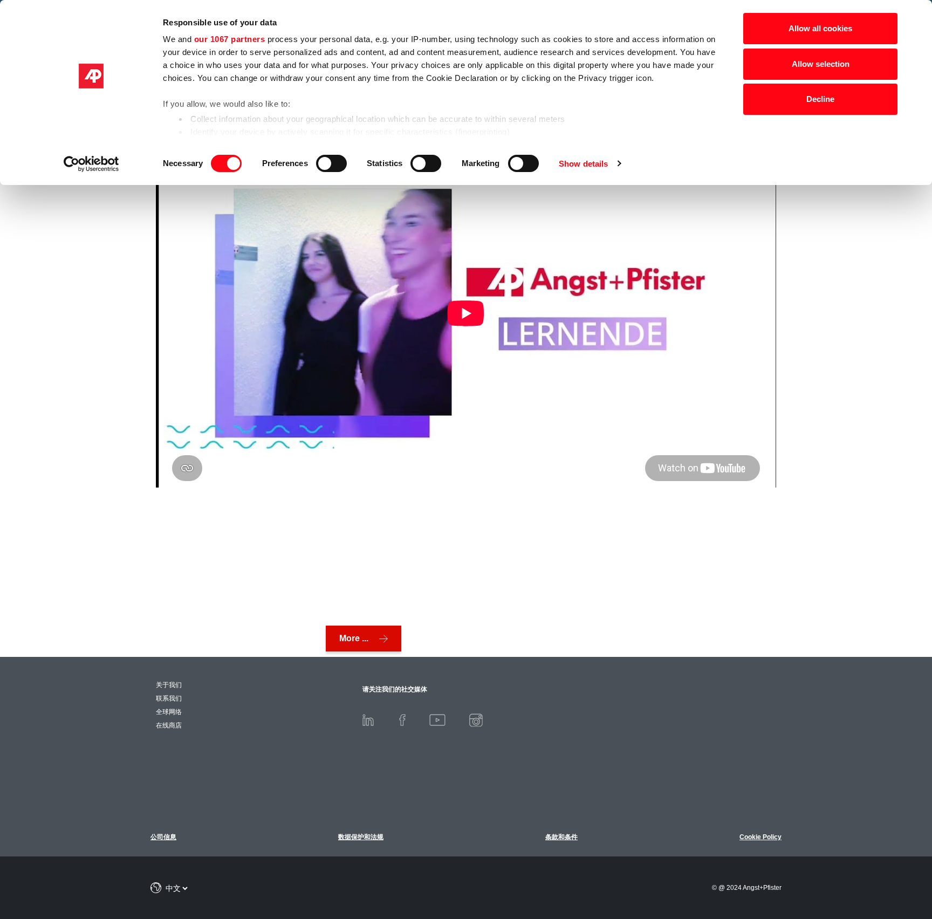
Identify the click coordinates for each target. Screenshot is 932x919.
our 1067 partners (229, 39)
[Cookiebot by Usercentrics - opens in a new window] (91, 164)
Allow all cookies (820, 28)
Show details (583, 163)
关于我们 (169, 685)
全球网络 (169, 712)
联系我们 (169, 698)
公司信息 (163, 837)
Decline (820, 99)
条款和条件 (561, 837)
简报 (876, 855)
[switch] (331, 163)
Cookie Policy (760, 837)
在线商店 (169, 725)
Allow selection (820, 63)
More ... (353, 638)
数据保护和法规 (360, 837)
